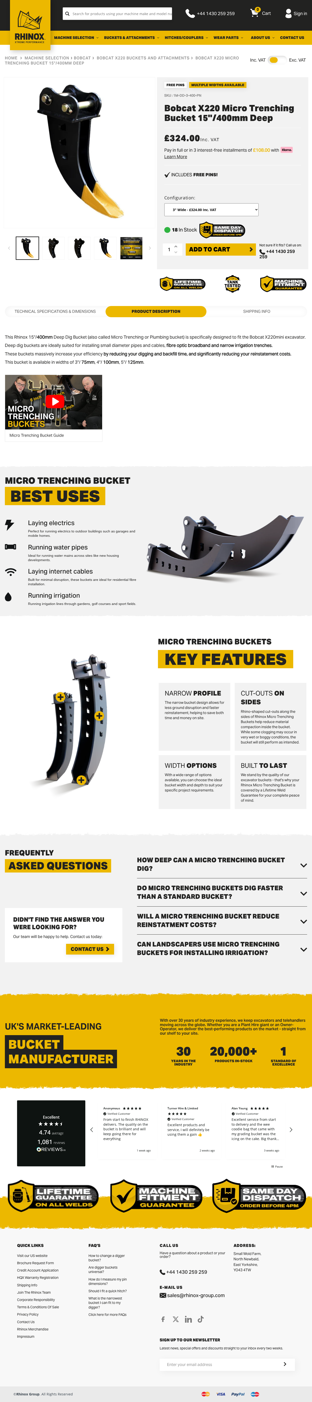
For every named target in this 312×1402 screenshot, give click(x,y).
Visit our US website (32, 1255)
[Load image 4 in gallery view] (105, 248)
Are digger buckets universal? (102, 1269)
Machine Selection (47, 58)
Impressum (25, 1336)
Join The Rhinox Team (34, 1292)
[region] (191, 1130)
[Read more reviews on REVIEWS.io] (51, 1149)
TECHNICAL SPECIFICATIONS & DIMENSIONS (55, 311)
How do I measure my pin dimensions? (107, 1281)
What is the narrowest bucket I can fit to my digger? (105, 1302)
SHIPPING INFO (256, 311)
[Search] (67, 14)
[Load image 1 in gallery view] (27, 248)
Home (11, 58)
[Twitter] (175, 1319)
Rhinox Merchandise (33, 1329)
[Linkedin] (188, 1319)
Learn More (175, 156)
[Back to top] (5, 1394)
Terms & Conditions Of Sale (38, 1307)
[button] (81, 780)
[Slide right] (150, 248)
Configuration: (179, 198)
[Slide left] (9, 248)
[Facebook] (163, 1319)
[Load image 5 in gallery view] (131, 248)
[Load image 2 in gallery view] (53, 248)
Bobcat (82, 58)
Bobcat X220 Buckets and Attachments (143, 58)
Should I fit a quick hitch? (107, 1291)
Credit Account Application (37, 1270)
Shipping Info (27, 1285)
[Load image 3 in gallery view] (79, 248)
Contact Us (87, 949)
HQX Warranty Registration (37, 1277)
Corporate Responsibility (36, 1300)
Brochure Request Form (35, 1263)
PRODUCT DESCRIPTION (156, 311)
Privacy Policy (28, 1314)
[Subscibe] (279, 1365)
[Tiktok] (201, 1319)
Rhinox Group (27, 1394)
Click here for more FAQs (107, 1314)
